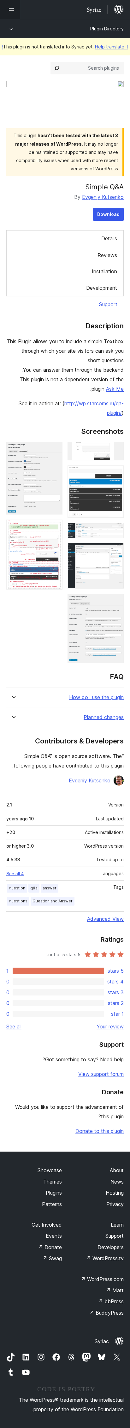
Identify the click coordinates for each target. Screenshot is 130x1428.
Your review (110, 1026)
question (17, 888)
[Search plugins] (56, 68)
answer (49, 888)
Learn (117, 1225)
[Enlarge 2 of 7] (115, 474)
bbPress (111, 1301)
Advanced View (105, 919)
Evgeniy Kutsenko (103, 197)
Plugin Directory (107, 28)
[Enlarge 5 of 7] (115, 602)
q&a (34, 888)
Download (108, 214)
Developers (111, 1247)
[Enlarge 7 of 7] (54, 528)
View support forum (101, 1074)
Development (101, 288)
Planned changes (104, 717)
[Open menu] (10, 9)
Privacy (115, 1204)
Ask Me (115, 389)
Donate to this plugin (99, 1131)
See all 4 (15, 873)
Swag (52, 1258)
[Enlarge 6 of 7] (54, 450)
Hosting (115, 1193)
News (117, 1181)
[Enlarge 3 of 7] (115, 531)
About (117, 1170)
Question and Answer (52, 901)
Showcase (50, 1170)
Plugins (54, 1193)
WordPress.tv (105, 1258)
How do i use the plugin (96, 697)
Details (109, 238)
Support (108, 304)
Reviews (107, 255)
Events (54, 1236)
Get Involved (47, 1225)
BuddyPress (106, 1313)
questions (18, 901)
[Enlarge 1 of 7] (115, 450)
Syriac (102, 1341)
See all (13, 1026)
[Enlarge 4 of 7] (115, 551)
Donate (50, 1247)
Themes (52, 1181)
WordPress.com (102, 1279)
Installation (104, 271)
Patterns (52, 1204)
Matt (115, 1290)
